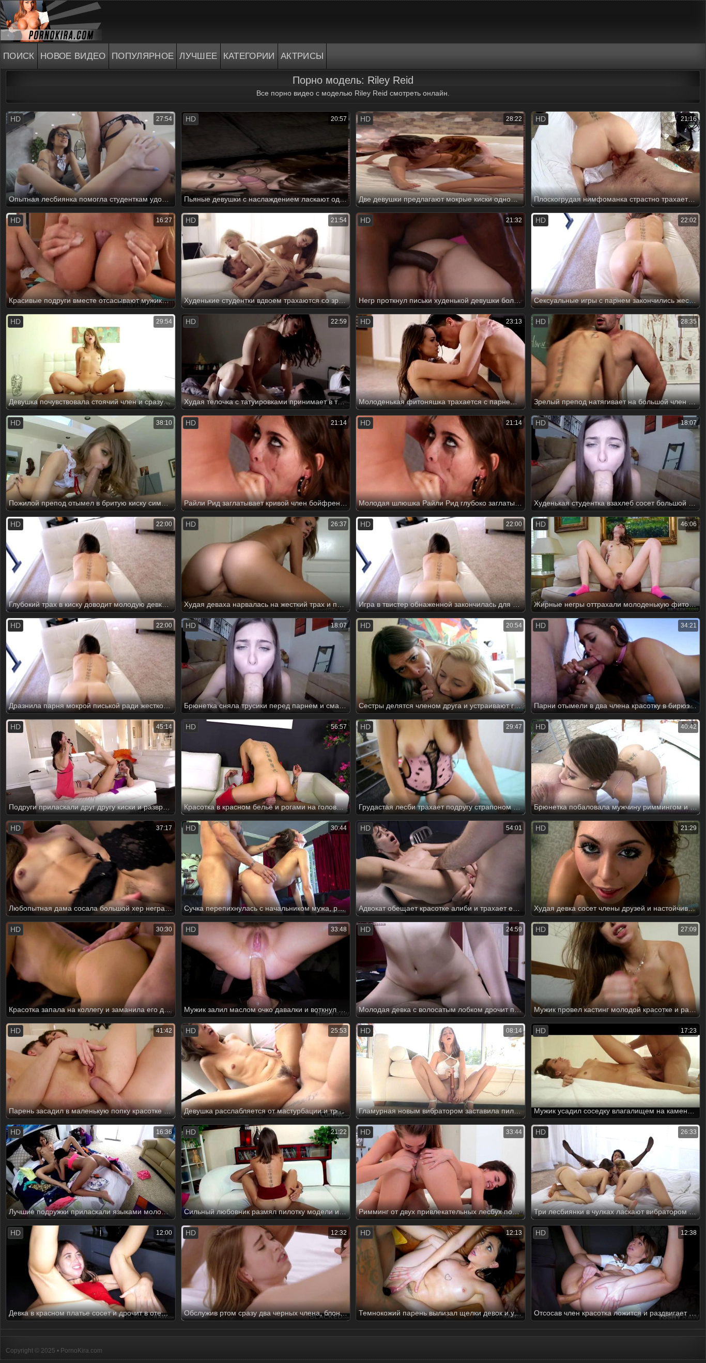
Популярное (143, 56)
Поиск (19, 56)
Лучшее (198, 56)
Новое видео (73, 56)
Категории (249, 56)
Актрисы (302, 56)
